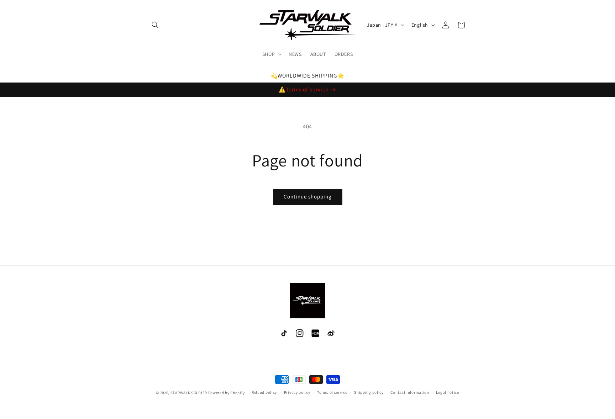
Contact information (409, 392)
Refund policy (264, 392)
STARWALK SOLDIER (188, 392)
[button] (155, 25)
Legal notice (447, 392)
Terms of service (332, 392)
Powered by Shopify (226, 392)
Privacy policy (297, 392)
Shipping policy (369, 392)
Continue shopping (308, 196)
